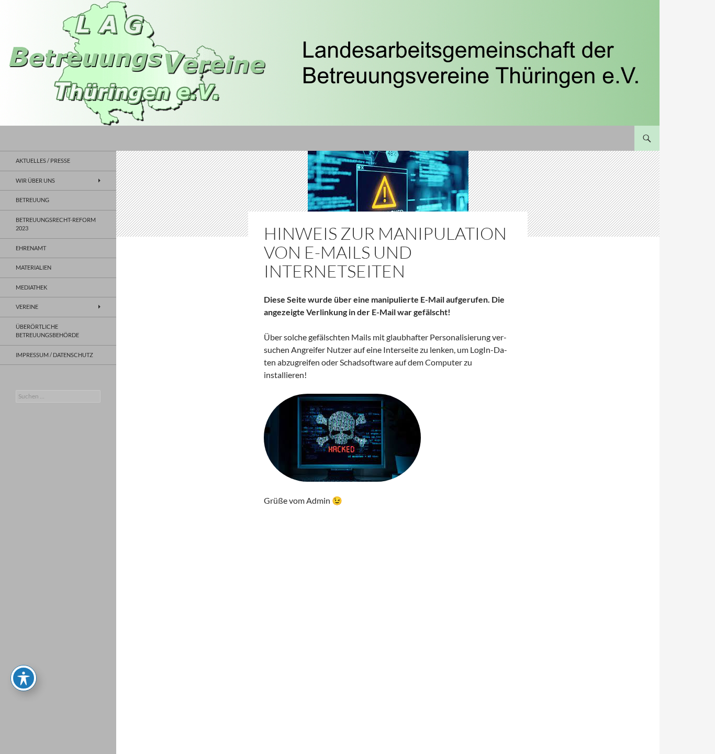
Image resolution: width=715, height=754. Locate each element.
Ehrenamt (31, 248)
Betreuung (32, 199)
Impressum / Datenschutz (54, 354)
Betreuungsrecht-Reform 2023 (56, 224)
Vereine (27, 306)
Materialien (33, 267)
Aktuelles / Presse (43, 160)
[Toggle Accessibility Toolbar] (23, 678)
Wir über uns (35, 180)
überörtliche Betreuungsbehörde (47, 331)
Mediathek (31, 287)
